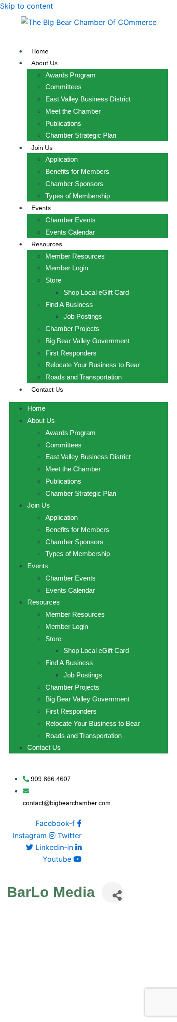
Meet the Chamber (73, 111)
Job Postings (83, 316)
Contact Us (47, 389)
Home (40, 51)
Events (41, 207)
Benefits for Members (77, 171)
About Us (44, 63)
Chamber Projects (72, 328)
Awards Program (70, 75)
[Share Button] (112, 892)
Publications (63, 123)
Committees (63, 87)
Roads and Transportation (83, 377)
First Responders (71, 353)
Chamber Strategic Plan (80, 135)
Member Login (66, 268)
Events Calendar (70, 232)
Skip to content (26, 5)
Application (61, 159)
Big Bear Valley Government (87, 341)
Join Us (42, 147)
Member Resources (75, 256)
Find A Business (69, 304)
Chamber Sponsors (74, 183)
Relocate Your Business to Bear (92, 365)
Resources (46, 244)
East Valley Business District (88, 99)
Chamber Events (70, 220)
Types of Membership (77, 196)
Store (53, 280)
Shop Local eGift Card (96, 292)
